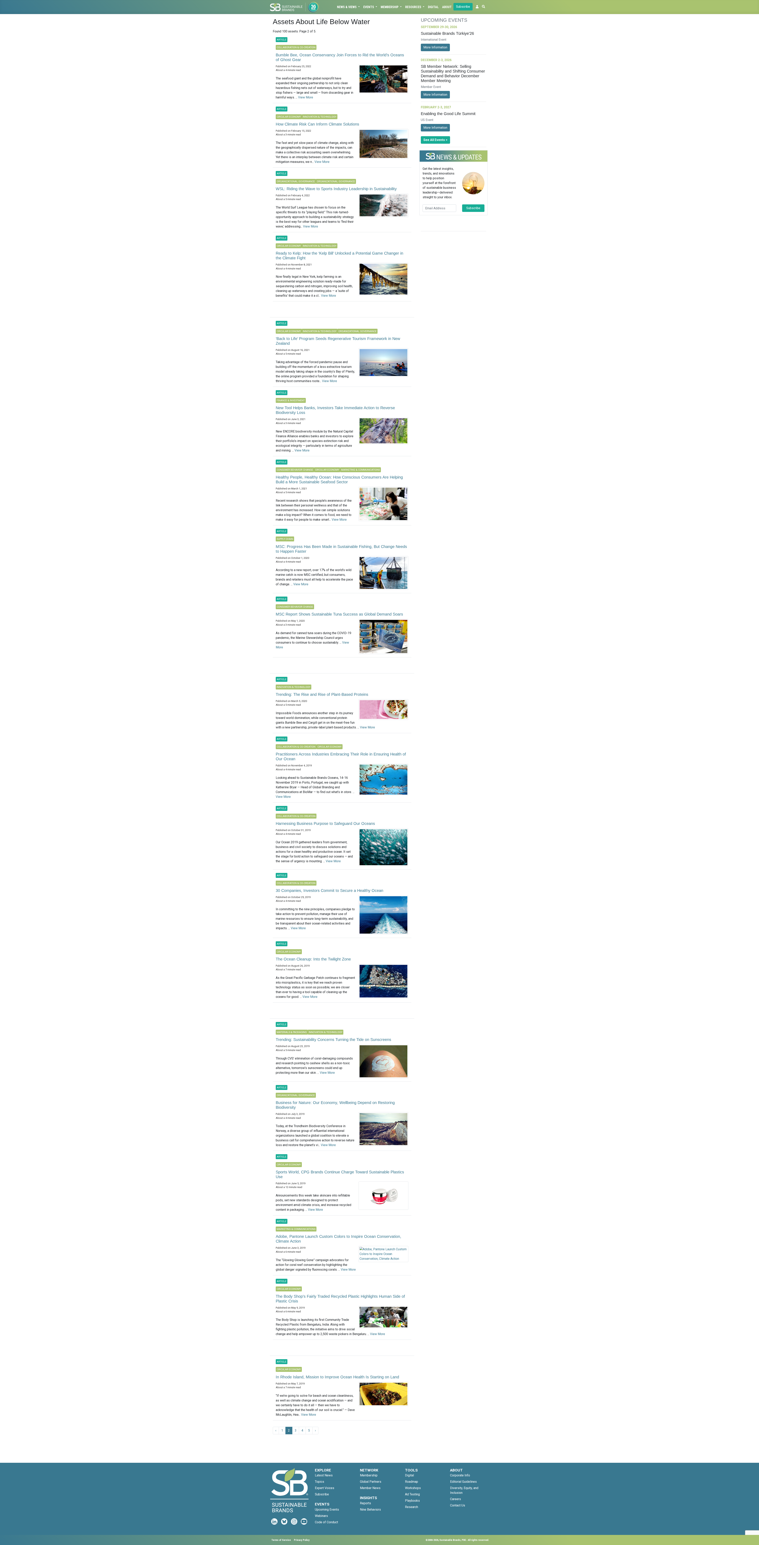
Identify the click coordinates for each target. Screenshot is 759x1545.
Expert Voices (324, 1488)
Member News (370, 1488)
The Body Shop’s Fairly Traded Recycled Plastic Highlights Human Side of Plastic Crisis (340, 1298)
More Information (435, 47)
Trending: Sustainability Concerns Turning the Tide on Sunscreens (333, 1039)
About (447, 7)
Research (411, 1507)
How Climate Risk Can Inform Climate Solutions (317, 124)
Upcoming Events (327, 1509)
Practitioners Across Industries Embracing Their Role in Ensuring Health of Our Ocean (341, 756)
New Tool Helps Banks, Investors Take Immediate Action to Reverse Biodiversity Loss (335, 410)
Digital (433, 7)
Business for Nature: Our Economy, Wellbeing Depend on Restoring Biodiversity (335, 1105)
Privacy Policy (302, 1539)
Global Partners (370, 1482)
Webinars (321, 1516)
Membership (390, 7)
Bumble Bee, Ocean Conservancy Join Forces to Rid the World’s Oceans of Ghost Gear (340, 57)
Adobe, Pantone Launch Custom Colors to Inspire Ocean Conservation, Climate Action (338, 1238)
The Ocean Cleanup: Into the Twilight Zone (313, 959)
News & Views (347, 7)
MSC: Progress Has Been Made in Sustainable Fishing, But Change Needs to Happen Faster (341, 548)
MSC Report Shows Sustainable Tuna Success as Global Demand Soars (339, 614)
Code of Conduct (326, 1522)
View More (305, 97)
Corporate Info (460, 1475)
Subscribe (463, 6)
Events (369, 7)
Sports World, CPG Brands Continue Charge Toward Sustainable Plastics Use (340, 1174)
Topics (319, 1482)
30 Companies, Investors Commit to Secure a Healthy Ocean (329, 890)
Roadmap (411, 1482)
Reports (365, 1503)
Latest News (324, 1475)
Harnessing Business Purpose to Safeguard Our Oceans (325, 823)
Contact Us (457, 1505)
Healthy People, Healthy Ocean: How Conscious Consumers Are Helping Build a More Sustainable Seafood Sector (339, 479)
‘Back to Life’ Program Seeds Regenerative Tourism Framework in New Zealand (338, 341)
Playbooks (412, 1501)
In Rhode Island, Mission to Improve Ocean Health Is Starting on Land (337, 1377)
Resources (413, 7)
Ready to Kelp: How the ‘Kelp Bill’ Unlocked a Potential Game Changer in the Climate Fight (339, 255)
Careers (455, 1499)
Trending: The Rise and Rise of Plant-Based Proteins (322, 694)
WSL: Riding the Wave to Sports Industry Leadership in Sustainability (336, 189)
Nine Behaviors (370, 1509)
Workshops (413, 1488)
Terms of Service (281, 1539)
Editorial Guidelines (463, 1482)
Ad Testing (412, 1494)
